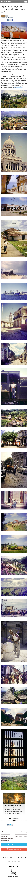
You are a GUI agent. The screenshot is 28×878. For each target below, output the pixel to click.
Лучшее (14, 862)
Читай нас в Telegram (15, 844)
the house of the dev (14, 866)
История (23, 857)
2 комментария (15, 818)
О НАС (19, 862)
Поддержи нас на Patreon (14, 849)
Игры (8, 862)
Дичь (11, 857)
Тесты (17, 857)
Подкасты (5, 857)
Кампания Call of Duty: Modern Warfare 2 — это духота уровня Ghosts (21, 834)
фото (7, 15)
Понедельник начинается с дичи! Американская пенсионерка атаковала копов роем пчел (7, 836)
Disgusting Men (4, 17)
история (2, 15)
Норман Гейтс (18, 87)
